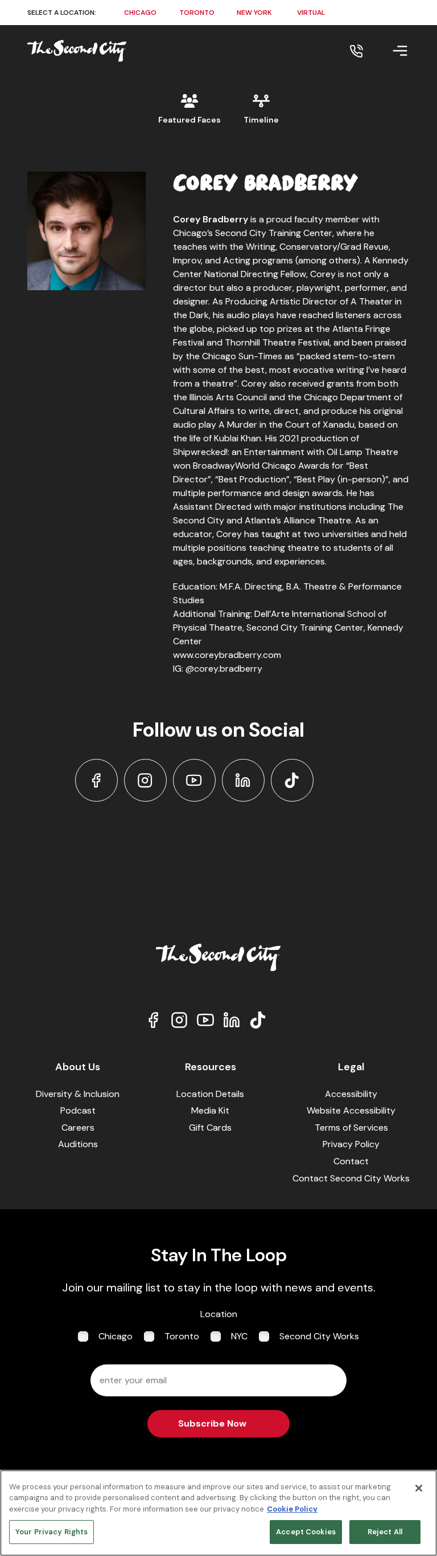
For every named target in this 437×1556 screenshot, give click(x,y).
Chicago (115, 1336)
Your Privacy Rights (51, 1532)
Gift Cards (210, 1128)
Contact (351, 1161)
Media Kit (210, 1110)
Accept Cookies (306, 1532)
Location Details (210, 1094)
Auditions (78, 1144)
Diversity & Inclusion (77, 1094)
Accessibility (351, 1094)
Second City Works (319, 1336)
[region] (218, 1513)
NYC (239, 1336)
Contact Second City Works (351, 1178)
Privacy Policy (351, 1144)
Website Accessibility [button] (351, 1110)
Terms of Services (351, 1128)
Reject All (385, 1532)
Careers (77, 1128)
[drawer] (386, 50)
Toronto (181, 1336)
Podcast (78, 1110)
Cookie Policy (292, 1509)
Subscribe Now (212, 1423)
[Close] (418, 1488)
